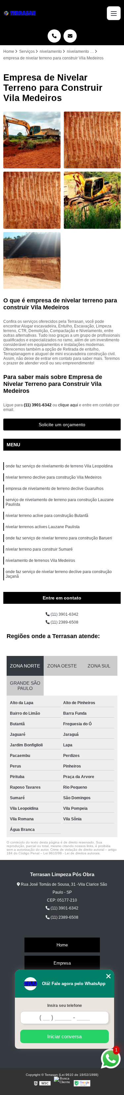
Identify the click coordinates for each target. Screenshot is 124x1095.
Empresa (62, 963)
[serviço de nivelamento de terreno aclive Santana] (92, 140)
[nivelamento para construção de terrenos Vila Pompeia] (32, 200)
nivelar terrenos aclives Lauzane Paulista (43, 527)
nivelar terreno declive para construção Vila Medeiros (54, 477)
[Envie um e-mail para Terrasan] (70, 36)
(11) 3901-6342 (38, 405)
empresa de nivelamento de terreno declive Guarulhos (54, 488)
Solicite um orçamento (62, 424)
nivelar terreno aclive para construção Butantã (47, 515)
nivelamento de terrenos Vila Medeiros (40, 560)
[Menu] (114, 13)
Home (62, 944)
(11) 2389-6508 (64, 622)
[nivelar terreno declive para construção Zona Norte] (32, 260)
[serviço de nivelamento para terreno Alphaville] (32, 140)
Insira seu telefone (64, 1005)
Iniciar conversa (64, 1036)
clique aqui (68, 405)
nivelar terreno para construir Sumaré (39, 549)
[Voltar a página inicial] (20, 13)
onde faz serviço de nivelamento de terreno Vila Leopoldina (59, 466)
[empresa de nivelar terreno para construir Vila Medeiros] (92, 200)
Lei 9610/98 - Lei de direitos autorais (71, 853)
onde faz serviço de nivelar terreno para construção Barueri (59, 538)
